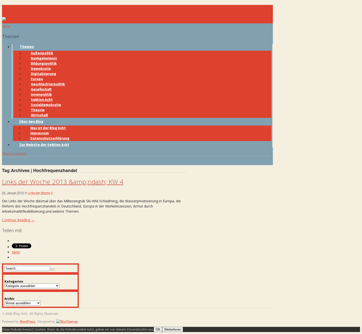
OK (158, 329)
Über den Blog (31, 121)
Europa (37, 79)
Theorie (38, 110)
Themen (27, 46)
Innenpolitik (41, 94)
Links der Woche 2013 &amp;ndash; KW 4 (62, 181)
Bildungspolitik (44, 63)
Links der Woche (39, 193)
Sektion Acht (42, 99)
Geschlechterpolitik (48, 84)
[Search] (53, 269)
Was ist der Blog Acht (48, 128)
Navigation (12, 8)
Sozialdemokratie (46, 104)
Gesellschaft (41, 89)
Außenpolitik (42, 53)
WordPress (27, 321)
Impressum (39, 133)
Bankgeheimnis (44, 58)
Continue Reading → (18, 220)
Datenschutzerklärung (49, 138)
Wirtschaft (39, 115)
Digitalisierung (43, 73)
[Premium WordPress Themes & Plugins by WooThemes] (67, 321)
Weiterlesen (172, 329)
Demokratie (41, 68)
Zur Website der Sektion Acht (44, 144)
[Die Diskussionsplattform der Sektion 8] (10, 19)
